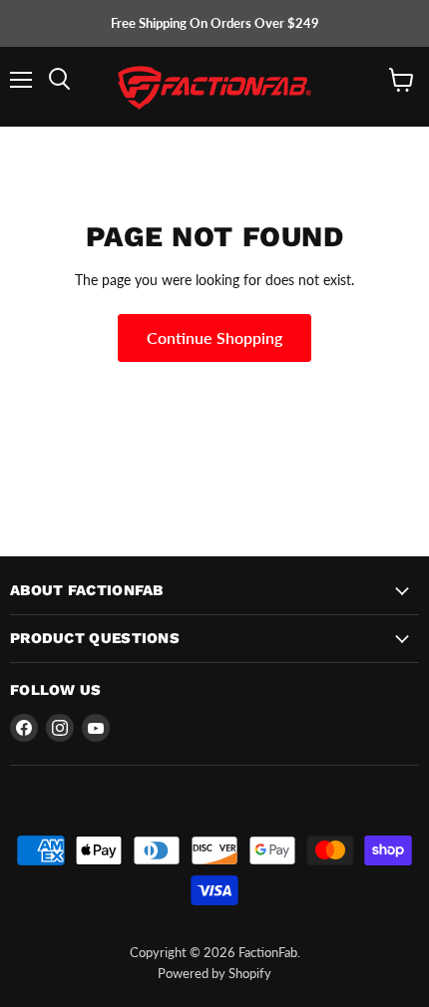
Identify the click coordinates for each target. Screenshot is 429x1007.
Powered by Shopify (214, 973)
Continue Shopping (214, 337)
